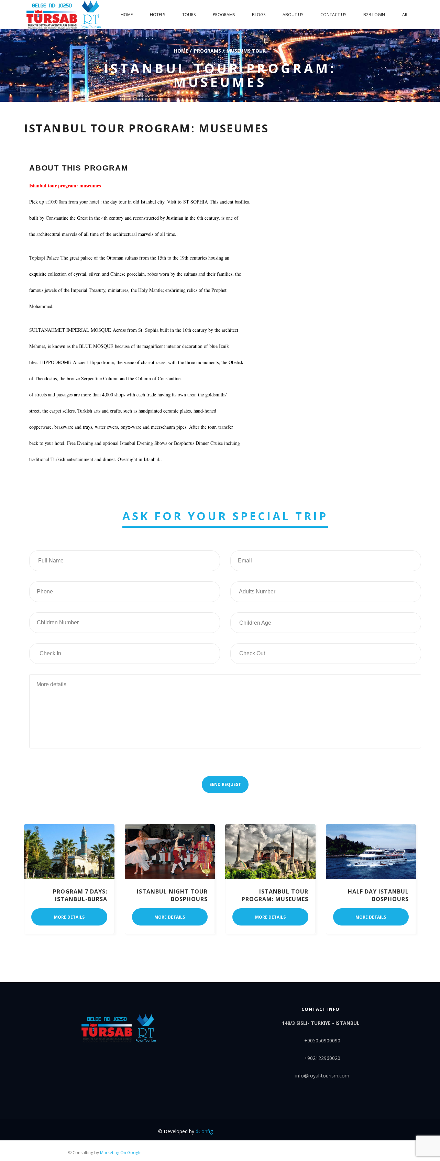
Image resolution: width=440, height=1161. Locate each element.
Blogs (258, 15)
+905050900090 (322, 1040)
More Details (69, 917)
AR (404, 15)
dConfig (204, 1131)
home (127, 15)
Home (181, 50)
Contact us (333, 15)
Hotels (157, 15)
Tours (189, 15)
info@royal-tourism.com (322, 1075)
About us (293, 15)
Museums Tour (246, 50)
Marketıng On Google (121, 1152)
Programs (224, 15)
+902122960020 (322, 1058)
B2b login (374, 15)
